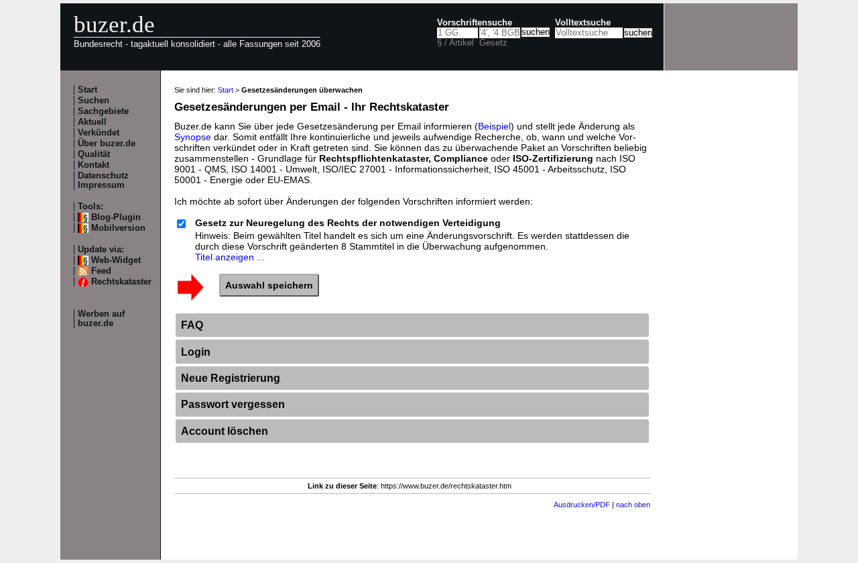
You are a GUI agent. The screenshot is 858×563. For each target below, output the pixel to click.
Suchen (93, 100)
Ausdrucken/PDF (582, 505)
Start (87, 90)
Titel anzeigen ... (230, 257)
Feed (101, 271)
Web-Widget (116, 260)
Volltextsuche (583, 23)
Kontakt (93, 165)
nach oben (633, 505)
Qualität (94, 154)
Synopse (192, 137)
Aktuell (92, 122)
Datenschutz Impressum (103, 180)
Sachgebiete (103, 111)
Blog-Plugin (116, 217)
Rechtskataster (121, 282)
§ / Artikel (455, 43)
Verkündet (98, 133)
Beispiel (494, 126)
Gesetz (493, 43)
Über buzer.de (106, 143)
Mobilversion (118, 228)
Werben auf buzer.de (101, 318)
